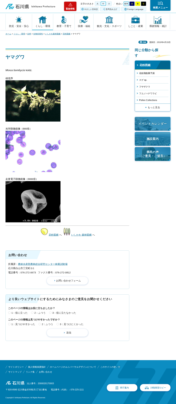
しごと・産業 (135, 26)
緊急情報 (70, 9)
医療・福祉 (84, 26)
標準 (126, 4)
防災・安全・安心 (19, 26)
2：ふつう (40, 312)
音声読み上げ (111, 9)
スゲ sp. (143, 80)
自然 (29, 34)
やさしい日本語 (91, 9)
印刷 (144, 42)
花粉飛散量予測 (147, 73)
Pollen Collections (148, 100)
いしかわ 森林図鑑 (81, 234)
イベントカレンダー (152, 123)
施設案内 (153, 139)
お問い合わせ (45, 372)
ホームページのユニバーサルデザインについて (73, 367)
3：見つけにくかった (71, 324)
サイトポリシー (16, 367)
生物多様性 (38, 34)
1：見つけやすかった (23, 324)
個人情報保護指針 (37, 367)
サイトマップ (15, 372)
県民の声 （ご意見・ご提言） (152, 154)
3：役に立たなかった (64, 312)
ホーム (8, 34)
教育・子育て (64, 26)
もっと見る (154, 107)
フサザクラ (144, 87)
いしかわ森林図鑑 (53, 34)
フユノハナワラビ (148, 93)
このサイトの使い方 (110, 367)
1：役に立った (19, 312)
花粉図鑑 (66, 34)
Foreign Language (135, 9)
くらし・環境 (42, 26)
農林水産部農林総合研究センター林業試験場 (43, 264)
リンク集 (30, 372)
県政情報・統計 (158, 26)
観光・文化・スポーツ (109, 26)
